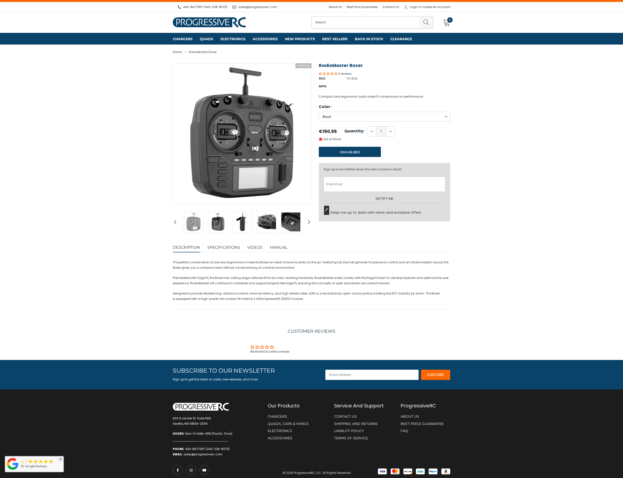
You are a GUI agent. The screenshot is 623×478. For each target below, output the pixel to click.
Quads (206, 39)
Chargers (182, 39)
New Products (300, 39)
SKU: (322, 78)
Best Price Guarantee (362, 7)
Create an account (436, 7)
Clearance (401, 39)
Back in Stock (369, 39)
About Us (335, 7)
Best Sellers (335, 39)
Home (177, 52)
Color (325, 107)
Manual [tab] (278, 247)
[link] (178, 470)
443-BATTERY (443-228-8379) (205, 7)
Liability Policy (349, 431)
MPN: (323, 86)
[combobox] (366, 22)
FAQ (404, 431)
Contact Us (390, 7)
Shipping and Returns (356, 424)
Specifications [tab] (223, 247)
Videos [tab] (255, 247)
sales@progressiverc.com (257, 7)
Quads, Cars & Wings (288, 424)
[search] (426, 22)
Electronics (232, 39)
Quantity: (354, 131)
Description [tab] (186, 247)
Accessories (265, 39)
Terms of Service (351, 438)
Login (414, 7)
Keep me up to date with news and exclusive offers (376, 212)
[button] (328, 74)
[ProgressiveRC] (13, 470)
